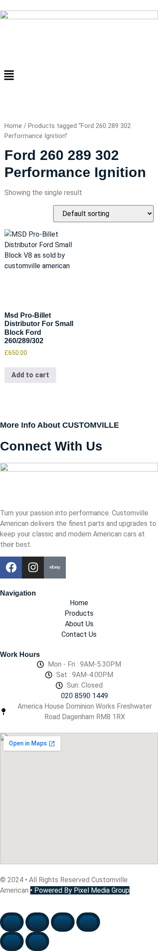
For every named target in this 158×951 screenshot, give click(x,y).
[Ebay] (55, 567)
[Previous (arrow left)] (12, 941)
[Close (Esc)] (88, 922)
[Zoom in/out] (12, 922)
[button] (79, 75)
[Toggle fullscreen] (37, 922)
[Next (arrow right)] (37, 941)
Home (13, 126)
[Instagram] (33, 567)
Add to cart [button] (30, 375)
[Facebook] (11, 567)
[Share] (63, 922)
